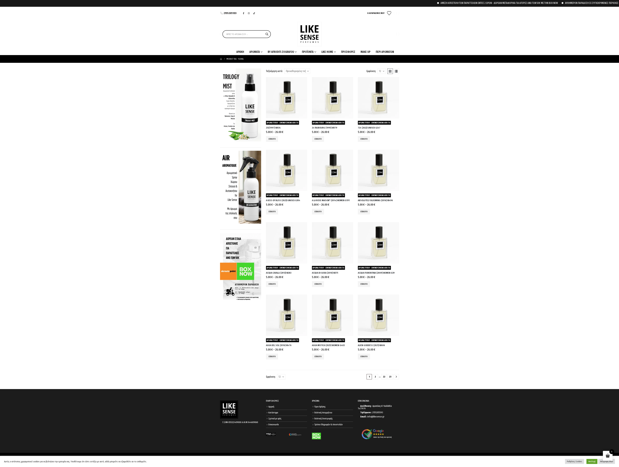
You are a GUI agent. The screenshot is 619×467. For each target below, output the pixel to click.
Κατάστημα (273, 412)
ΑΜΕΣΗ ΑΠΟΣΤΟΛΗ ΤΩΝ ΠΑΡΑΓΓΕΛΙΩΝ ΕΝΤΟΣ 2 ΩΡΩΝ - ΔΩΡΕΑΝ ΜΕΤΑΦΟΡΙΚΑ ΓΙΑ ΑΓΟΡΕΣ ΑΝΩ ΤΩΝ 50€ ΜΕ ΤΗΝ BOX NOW (483, 3)
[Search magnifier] (267, 34)
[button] (390, 71)
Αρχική (271, 406)
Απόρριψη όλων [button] (606, 461)
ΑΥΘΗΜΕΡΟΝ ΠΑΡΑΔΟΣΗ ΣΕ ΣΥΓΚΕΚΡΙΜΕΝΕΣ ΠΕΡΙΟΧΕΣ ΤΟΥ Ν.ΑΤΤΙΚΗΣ (583, 3)
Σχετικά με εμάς (274, 418)
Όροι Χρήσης (320, 406)
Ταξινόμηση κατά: (274, 71)
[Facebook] (243, 13)
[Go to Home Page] (221, 59)
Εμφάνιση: (371, 71)
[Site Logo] (309, 34)
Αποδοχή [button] (591, 461)
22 (384, 376)
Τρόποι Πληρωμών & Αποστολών (328, 424)
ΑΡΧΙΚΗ (240, 52)
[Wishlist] (389, 13)
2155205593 (230, 13)
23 (390, 376)
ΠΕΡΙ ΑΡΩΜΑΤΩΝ (385, 52)
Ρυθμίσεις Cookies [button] (574, 461)
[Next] (396, 376)
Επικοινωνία (273, 424)
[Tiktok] (254, 13)
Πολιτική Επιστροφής (323, 418)
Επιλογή (272, 139)
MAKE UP (365, 52)
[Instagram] (249, 13)
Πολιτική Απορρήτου (323, 412)
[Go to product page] (286, 97)
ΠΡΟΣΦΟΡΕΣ (348, 52)
